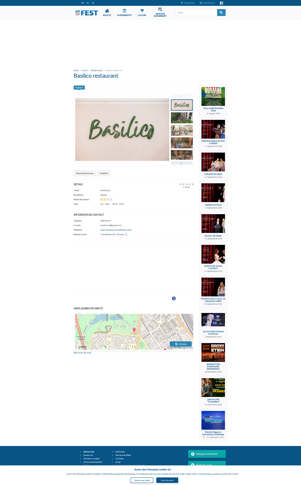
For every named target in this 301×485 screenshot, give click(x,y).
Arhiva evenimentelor (93, 462)
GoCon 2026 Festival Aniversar (213, 332)
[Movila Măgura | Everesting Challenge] (213, 420)
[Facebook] (174, 298)
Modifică (104, 173)
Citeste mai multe (142, 480)
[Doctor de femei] (213, 223)
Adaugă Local (204, 465)
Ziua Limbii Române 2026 (213, 109)
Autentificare (209, 3)
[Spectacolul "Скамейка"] (213, 387)
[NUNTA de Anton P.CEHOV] (213, 254)
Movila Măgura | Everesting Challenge (213, 433)
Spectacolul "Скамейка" (213, 400)
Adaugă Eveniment (207, 454)
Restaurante (96, 70)
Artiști (118, 462)
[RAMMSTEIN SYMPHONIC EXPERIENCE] (213, 352)
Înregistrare (189, 3)
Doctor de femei (213, 236)
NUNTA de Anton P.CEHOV (213, 267)
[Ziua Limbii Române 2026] (213, 96)
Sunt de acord (167, 480)
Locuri (85, 70)
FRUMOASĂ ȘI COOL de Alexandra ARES (213, 300)
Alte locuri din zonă (82, 353)
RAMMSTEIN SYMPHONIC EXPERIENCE (213, 366)
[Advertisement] (150, 43)
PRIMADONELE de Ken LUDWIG (213, 142)
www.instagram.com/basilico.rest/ (116, 230)
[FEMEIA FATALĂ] (213, 192)
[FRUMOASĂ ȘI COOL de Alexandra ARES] (213, 287)
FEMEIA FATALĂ (213, 205)
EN (93, 3)
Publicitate (120, 452)
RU (88, 3)
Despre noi (88, 455)
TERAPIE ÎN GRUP (213, 174)
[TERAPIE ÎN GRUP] (213, 162)
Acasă (76, 70)
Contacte (119, 459)
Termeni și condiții (91, 459)
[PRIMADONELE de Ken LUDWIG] (213, 129)
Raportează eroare (85, 173)
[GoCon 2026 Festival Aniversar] (213, 319)
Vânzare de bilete (123, 455)
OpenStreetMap (175, 348)
